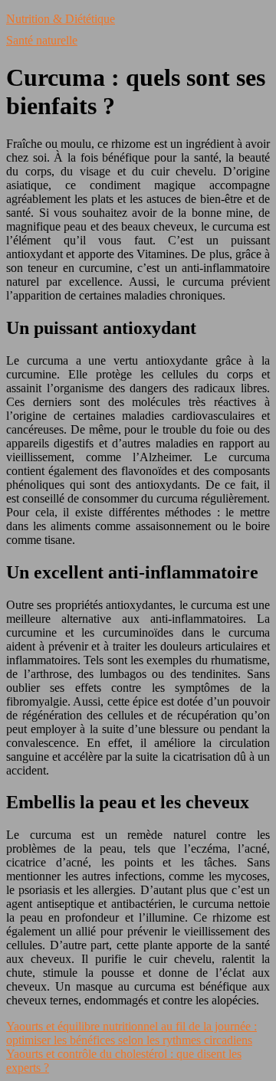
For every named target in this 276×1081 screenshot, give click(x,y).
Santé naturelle (41, 40)
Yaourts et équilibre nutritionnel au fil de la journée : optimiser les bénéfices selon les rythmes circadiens (131, 1033)
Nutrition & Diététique (60, 18)
